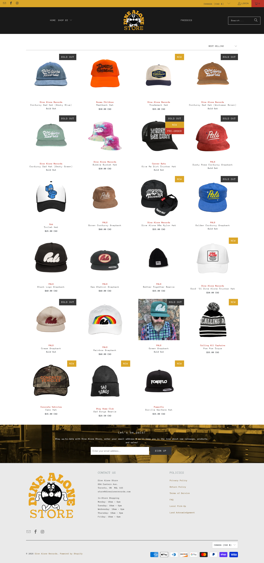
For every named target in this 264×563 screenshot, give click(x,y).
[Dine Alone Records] (133, 20)
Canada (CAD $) (214, 4)
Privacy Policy (178, 480)
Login (245, 3)
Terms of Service (180, 493)
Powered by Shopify (71, 553)
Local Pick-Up (178, 506)
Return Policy (178, 487)
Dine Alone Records (46, 553)
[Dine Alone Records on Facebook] (10, 3)
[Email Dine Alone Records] (4, 3)
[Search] (255, 21)
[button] (65, 20)
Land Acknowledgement (182, 512)
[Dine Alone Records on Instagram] (17, 3)
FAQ (171, 499)
